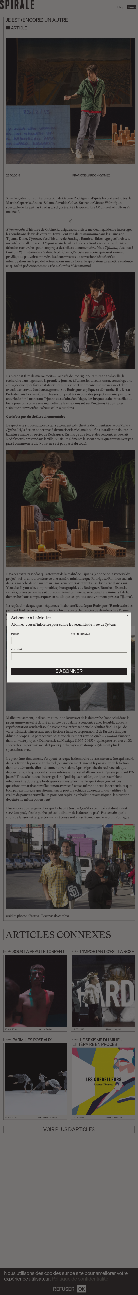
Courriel (16, 649)
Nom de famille (80, 633)
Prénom (15, 633)
